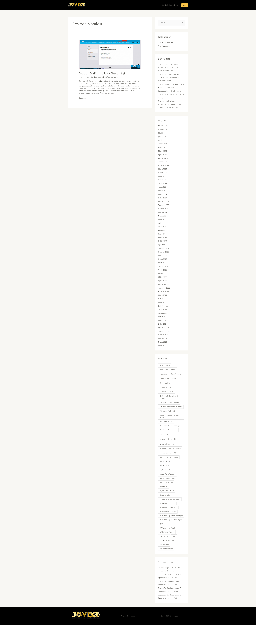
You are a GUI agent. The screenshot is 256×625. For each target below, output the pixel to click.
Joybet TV (163, 486)
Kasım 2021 (162, 317)
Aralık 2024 (162, 187)
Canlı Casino (175, 374)
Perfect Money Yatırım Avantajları (171, 516)
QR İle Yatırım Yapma (167, 532)
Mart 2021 (162, 346)
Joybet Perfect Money (167, 478)
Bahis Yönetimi (165, 365)
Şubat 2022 (163, 306)
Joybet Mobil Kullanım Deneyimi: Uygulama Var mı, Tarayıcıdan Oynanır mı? (169, 104)
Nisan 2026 (162, 129)
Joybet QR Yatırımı (166, 482)
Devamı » (82, 98)
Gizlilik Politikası (128, 616)
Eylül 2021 (162, 324)
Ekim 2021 (162, 320)
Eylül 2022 (162, 281)
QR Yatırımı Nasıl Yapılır (167, 528)
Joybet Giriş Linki (168, 439)
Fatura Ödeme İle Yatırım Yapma (171, 407)
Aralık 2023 (162, 230)
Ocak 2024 (162, 227)
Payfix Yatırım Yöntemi (167, 503)
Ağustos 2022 (163, 284)
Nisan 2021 (162, 342)
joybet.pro (164, 434)
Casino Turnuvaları (166, 392)
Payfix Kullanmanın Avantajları (170, 499)
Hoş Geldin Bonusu (166, 422)
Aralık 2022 (162, 274)
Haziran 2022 (163, 292)
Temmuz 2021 (164, 331)
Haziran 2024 (163, 209)
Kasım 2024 (163, 191)
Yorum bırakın (84, 77)
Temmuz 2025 (164, 162)
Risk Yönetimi (164, 536)
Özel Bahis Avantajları (167, 540)
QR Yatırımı (163, 524)
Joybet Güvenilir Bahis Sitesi (170, 448)
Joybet (176, 616)
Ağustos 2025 (163, 158)
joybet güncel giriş (167, 444)
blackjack (163, 374)
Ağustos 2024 (163, 201)
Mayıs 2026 (162, 126)
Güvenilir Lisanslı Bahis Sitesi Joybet (169, 417)
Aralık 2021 (162, 313)
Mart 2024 (162, 219)
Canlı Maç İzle (165, 383)
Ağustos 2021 (163, 328)
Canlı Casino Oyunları (168, 379)
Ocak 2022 (162, 310)
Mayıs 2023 (162, 256)
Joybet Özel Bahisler (167, 491)
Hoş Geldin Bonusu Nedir (168, 430)
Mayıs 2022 (162, 295)
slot (174, 536)
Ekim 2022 (162, 277)
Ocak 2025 (162, 183)
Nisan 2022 (162, 299)
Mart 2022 (162, 302)
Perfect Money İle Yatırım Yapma (171, 520)
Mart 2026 (162, 133)
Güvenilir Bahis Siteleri (169, 411)
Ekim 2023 (162, 237)
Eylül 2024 (162, 198)
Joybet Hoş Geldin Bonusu (169, 457)
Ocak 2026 (162, 140)
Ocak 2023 (162, 270)
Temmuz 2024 (164, 205)
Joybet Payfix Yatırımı (167, 474)
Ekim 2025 (162, 151)
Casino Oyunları (165, 387)
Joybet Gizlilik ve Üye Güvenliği (102, 73)
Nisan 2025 (162, 173)
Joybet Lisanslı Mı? (166, 461)
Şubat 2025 (163, 180)
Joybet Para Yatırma (167, 470)
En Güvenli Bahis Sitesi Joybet (169, 397)
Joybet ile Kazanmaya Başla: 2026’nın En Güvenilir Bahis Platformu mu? (169, 77)
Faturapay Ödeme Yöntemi (169, 403)
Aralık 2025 (162, 144)
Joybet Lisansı (164, 465)
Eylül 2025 (162, 155)
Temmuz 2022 (164, 288)
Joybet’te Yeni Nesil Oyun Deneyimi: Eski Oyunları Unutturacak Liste (168, 67)
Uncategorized (164, 46)
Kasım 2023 (163, 234)
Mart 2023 (162, 263)
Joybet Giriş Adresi (170, 5)
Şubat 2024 (163, 223)
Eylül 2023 (162, 241)
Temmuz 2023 (164, 248)
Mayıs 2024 (162, 212)
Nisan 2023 (162, 259)
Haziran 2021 (163, 335)
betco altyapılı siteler (167, 369)
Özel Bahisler (164, 545)
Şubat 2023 (163, 266)
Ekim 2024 (162, 194)
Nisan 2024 (162, 216)
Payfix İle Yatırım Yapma (168, 512)
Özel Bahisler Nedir (166, 549)
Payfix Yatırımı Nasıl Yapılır (168, 507)
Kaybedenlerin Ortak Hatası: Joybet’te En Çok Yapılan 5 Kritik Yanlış (171, 94)
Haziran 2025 (163, 165)
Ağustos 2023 (163, 245)
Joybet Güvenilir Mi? (168, 453)
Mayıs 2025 (162, 169)
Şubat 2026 (163, 137)
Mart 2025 (162, 176)
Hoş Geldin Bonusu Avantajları (170, 426)
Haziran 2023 (163, 252)
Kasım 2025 (162, 147)
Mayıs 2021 (162, 338)
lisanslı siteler (165, 495)
